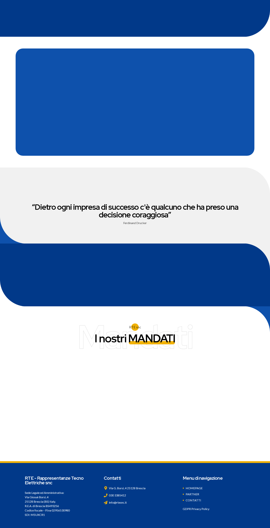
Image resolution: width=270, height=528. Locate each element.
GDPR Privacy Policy (196, 509)
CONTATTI (193, 500)
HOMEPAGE (194, 488)
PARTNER (192, 494)
